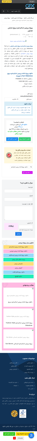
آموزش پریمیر (18, 268)
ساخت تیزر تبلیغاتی (28, 382)
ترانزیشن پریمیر (18, 264)
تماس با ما (30, 389)
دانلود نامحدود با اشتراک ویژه (25, 434)
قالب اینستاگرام (13, 363)
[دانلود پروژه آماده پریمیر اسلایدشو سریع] (18, 294)
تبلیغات (15, 385)
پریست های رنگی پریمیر (18, 260)
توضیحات (20, 438)
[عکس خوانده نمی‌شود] (11, 226)
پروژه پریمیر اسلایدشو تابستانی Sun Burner (19, 344)
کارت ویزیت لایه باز (28, 366)
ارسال (18, 234)
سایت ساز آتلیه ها (13, 382)
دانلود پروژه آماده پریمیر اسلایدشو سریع (20, 302)
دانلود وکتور (14, 366)
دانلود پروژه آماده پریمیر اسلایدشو (19, 167)
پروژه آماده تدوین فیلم (16, 18)
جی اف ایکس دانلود (29, 18)
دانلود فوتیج (18, 276)
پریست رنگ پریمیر (28, 372)
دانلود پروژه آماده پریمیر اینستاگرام (18, 255)
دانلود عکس (30, 363)
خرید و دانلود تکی (12, 139)
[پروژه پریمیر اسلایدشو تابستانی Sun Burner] (18, 335)
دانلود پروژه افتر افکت (19, 272)
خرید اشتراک (6, 1)
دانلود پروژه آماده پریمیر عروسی (18, 251)
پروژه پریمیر (7, 18)
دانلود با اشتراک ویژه (24, 139)
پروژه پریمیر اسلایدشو (27, 54)
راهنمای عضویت (29, 385)
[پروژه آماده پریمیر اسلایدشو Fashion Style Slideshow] (18, 314)
